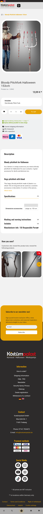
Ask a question (9, 131)
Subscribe (21, 332)
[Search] (12, 511)
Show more (8, 190)
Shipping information (21, 376)
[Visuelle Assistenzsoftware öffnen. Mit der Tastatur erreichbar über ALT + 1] (17, 5)
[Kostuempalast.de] (8, 5)
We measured (9, 129)
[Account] (31, 511)
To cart (33, 112)
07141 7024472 (24, 429)
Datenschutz (11, 505)
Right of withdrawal (34, 502)
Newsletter (21, 382)
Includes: (8, 101)
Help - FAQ (21, 379)
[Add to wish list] (4, 112)
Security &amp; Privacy (21, 386)
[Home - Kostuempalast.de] (21, 355)
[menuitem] (2, 1)
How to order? (21, 371)
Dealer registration (21, 392)
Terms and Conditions (17, 502)
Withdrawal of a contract (21, 396)
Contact (5, 502)
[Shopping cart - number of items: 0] (39, 511)
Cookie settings (31, 505)
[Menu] (4, 511)
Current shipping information (14, 127)
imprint (20, 505)
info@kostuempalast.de (24, 432)
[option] (21, 46)
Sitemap (21, 389)
